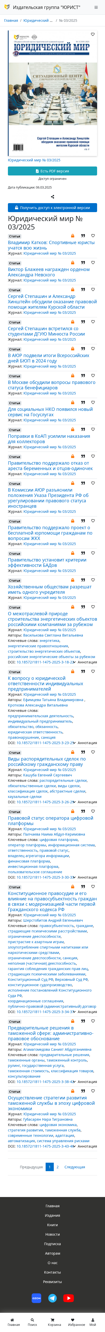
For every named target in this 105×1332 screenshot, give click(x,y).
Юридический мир (40, 20)
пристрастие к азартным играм (36, 941)
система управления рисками (63, 1140)
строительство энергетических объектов (44, 651)
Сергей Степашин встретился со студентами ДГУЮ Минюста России (46, 331)
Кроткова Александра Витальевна (38, 705)
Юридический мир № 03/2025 (34, 160)
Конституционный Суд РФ (30, 979)
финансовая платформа (29, 861)
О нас (53, 1262)
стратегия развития (25, 1130)
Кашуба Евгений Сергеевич (47, 775)
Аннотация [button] (87, 662)
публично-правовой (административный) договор (52, 1006)
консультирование (24, 1076)
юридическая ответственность (35, 732)
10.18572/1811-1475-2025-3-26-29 (45, 801)
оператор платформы (27, 844)
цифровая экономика (58, 1124)
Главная (11, 20)
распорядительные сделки (63, 780)
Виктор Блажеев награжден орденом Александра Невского (49, 272)
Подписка (52, 1243)
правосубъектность (57, 925)
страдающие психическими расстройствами (47, 931)
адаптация (64, 1135)
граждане (84, 925)
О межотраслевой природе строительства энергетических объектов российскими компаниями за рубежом (52, 618)
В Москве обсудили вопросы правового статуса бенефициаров (52, 385)
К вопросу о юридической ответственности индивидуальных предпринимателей (45, 683)
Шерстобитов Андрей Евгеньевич (53, 920)
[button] (72, 235)
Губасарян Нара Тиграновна (48, 1119)
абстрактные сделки (67, 791)
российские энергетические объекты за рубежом (51, 656)
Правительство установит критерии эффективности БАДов (47, 562)
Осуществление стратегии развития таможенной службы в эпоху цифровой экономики (51, 1103)
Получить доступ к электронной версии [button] (54, 207)
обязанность (46, 726)
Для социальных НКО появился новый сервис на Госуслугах (50, 412)
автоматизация (21, 1140)
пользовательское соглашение (35, 871)
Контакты (52, 1272)
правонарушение (23, 737)
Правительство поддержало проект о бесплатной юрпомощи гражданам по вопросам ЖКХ (50, 532)
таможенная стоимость (28, 1070)
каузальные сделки (25, 796)
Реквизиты (52, 1281)
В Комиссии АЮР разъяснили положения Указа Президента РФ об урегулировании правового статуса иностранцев (48, 498)
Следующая (74, 1166)
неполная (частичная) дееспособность (42, 963)
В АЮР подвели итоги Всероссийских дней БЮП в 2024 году (48, 358)
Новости (52, 1234)
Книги (52, 1224)
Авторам (52, 1253)
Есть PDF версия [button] (54, 171)
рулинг (14, 1065)
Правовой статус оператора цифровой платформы (50, 820)
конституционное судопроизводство (40, 984)
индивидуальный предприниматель (40, 721)
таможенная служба (63, 1130)
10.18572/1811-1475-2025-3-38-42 (45, 1081)
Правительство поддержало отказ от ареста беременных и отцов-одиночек (50, 465)
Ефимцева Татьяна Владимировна (53, 699)
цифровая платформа (59, 839)
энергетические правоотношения (38, 645)
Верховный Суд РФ (71, 979)
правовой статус (54, 850)
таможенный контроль (67, 1060)
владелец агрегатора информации (38, 855)
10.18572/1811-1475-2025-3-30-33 (45, 877)
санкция (48, 737)
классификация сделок (28, 791)
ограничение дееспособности (34, 936)
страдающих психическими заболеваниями (46, 974)
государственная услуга (43, 1065)
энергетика (49, 640)
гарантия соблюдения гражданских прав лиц (48, 968)
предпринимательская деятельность (40, 715)
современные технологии (30, 1135)
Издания (52, 1215)
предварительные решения (64, 1054)
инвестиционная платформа (33, 866)
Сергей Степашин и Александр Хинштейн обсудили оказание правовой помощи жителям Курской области (52, 301)
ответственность (22, 850)
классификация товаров (72, 1070)
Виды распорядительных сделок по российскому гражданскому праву (47, 761)
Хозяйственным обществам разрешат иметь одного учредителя (49, 589)
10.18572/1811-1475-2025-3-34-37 (45, 1011)
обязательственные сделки (32, 785)
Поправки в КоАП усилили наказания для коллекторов (49, 438)
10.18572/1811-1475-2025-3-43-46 (45, 1146)
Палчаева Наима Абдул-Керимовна (54, 834)
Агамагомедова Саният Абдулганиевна (57, 1049)
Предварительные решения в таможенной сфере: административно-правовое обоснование (51, 1033)
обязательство (20, 726)
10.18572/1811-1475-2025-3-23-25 (45, 742)
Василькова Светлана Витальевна (53, 635)
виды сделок (69, 785)
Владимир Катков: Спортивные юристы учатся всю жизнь (51, 245)
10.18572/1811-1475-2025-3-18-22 (45, 662)
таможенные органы (26, 1060)
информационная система (71, 844)
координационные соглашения (35, 1000)
